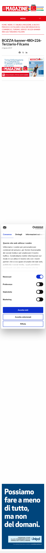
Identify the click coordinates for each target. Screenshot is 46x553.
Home (4, 25)
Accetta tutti (23, 310)
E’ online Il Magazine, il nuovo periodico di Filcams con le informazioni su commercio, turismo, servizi (21, 27)
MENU (23, 18)
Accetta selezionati (23, 317)
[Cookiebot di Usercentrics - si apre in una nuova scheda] (32, 227)
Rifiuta (23, 324)
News (10, 25)
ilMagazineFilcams (23, 8)
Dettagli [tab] (18, 234)
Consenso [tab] (7, 234)
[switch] (39, 284)
